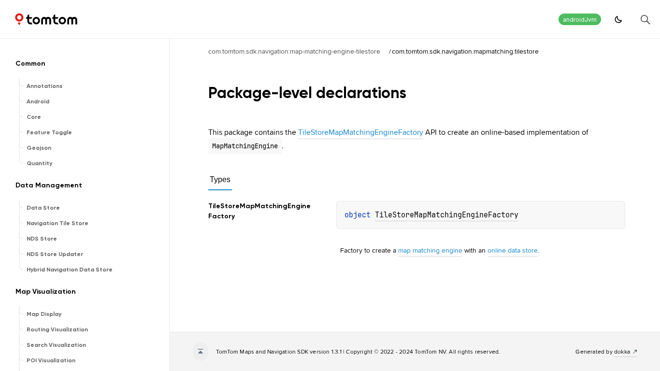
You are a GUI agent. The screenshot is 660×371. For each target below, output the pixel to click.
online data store (513, 250)
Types (220, 179)
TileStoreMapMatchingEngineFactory (360, 132)
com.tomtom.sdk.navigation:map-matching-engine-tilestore (294, 51)
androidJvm (580, 19)
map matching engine (430, 250)
